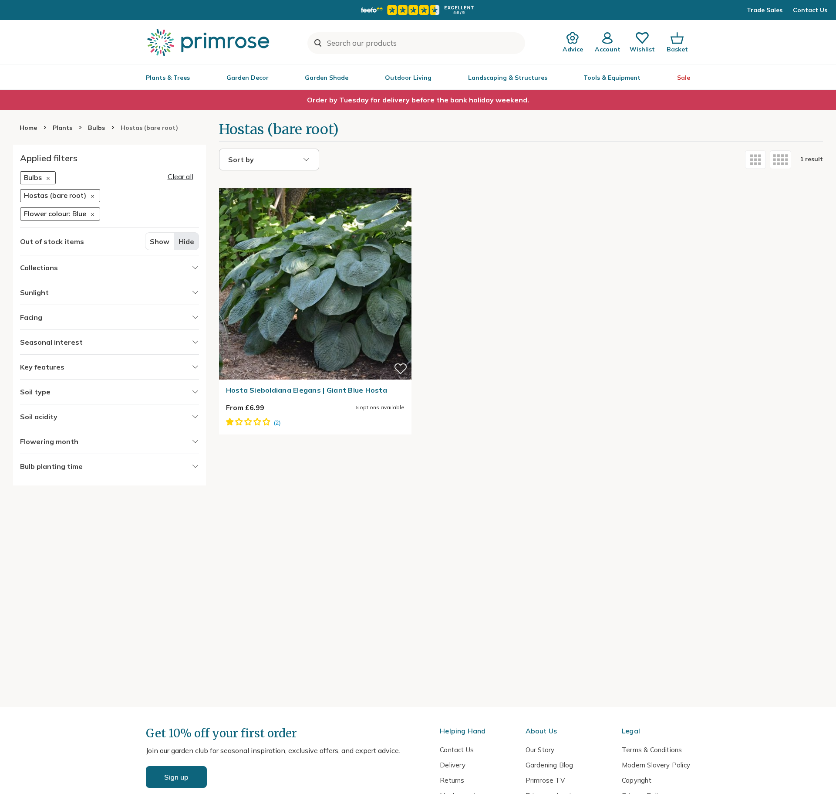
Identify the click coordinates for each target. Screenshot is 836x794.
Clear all (180, 176)
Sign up (176, 777)
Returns (452, 780)
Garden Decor (247, 77)
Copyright (636, 780)
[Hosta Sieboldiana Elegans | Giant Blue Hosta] (315, 182)
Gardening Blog (549, 765)
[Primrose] (209, 42)
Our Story (540, 750)
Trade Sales (764, 10)
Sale (683, 77)
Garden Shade (326, 77)
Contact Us (810, 10)
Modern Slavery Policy (656, 765)
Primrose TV (545, 780)
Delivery (452, 765)
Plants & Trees (168, 77)
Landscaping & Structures (507, 77)
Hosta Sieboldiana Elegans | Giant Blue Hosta (306, 390)
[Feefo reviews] (418, 10)
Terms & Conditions (652, 750)
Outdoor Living (408, 77)
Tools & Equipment (611, 77)
